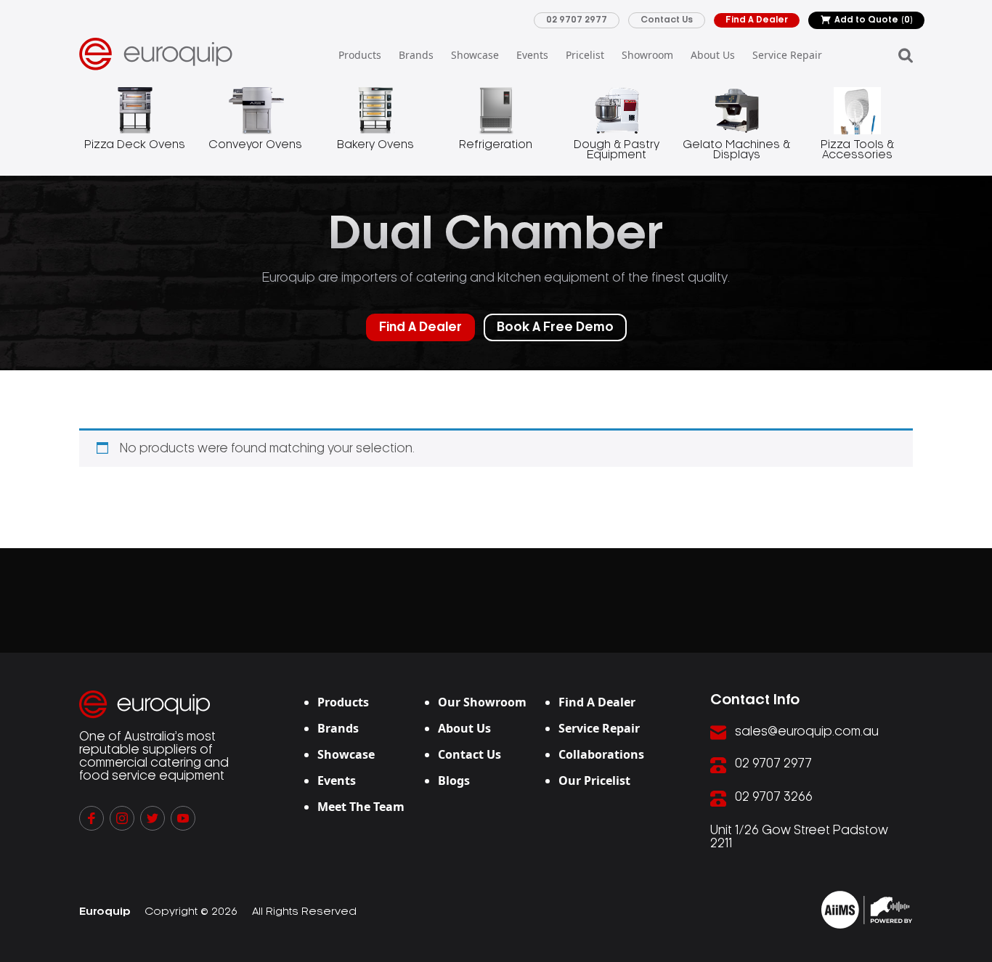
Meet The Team (360, 807)
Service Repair (787, 55)
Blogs (454, 780)
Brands (416, 55)
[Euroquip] (867, 910)
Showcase (475, 55)
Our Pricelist (594, 780)
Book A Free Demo (555, 327)
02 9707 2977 (576, 20)
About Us (713, 55)
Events (532, 55)
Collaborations (601, 754)
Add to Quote (873, 20)
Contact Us (667, 20)
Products (359, 55)
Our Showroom (482, 702)
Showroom (647, 55)
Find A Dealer (756, 20)
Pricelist (585, 55)
